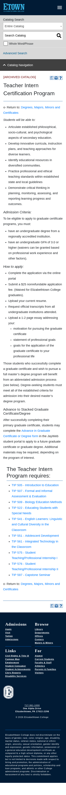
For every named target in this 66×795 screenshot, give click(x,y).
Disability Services (16, 676)
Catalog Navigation (20, 65)
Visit (7, 633)
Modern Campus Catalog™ (41, 789)
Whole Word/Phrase (21, 43)
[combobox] (33, 26)
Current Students (44, 659)
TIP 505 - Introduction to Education (35, 485)
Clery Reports (13, 673)
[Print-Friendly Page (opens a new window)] (56, 78)
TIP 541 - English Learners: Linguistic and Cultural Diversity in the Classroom (37, 524)
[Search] (59, 35)
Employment (12, 662)
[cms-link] (32, 692)
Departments (42, 633)
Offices (39, 636)
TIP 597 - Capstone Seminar (31, 575)
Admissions (11, 639)
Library (39, 629)
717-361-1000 (32, 705)
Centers (39, 639)
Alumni (39, 656)
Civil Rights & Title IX (17, 656)
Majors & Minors (44, 643)
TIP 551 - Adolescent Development (35, 535)
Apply (8, 629)
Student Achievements (18, 669)
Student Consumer (15, 666)
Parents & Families (45, 669)
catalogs (14, 785)
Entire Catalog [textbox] (14, 26)
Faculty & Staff (43, 662)
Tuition (9, 636)
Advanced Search (15, 53)
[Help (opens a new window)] (60, 78)
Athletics (40, 666)
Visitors (39, 673)
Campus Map (12, 659)
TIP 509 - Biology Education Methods (37, 502)
